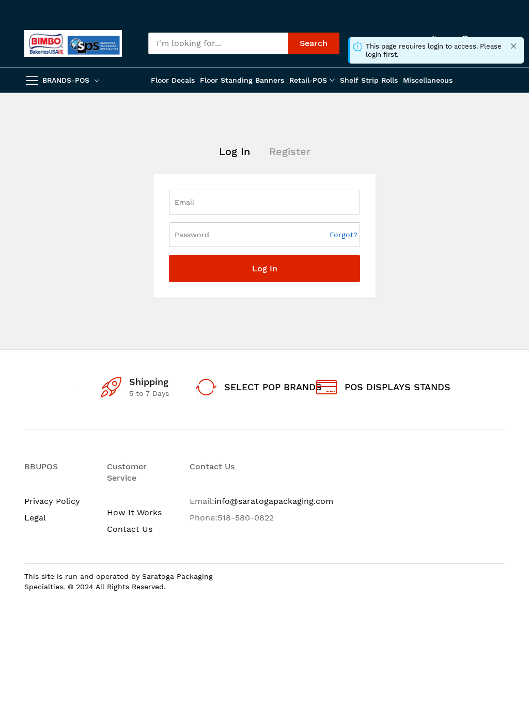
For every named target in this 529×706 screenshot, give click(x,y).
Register (289, 151)
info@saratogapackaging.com (273, 501)
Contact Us (129, 529)
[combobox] (218, 43)
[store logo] (73, 43)
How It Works (134, 512)
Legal (35, 518)
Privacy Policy (52, 501)
